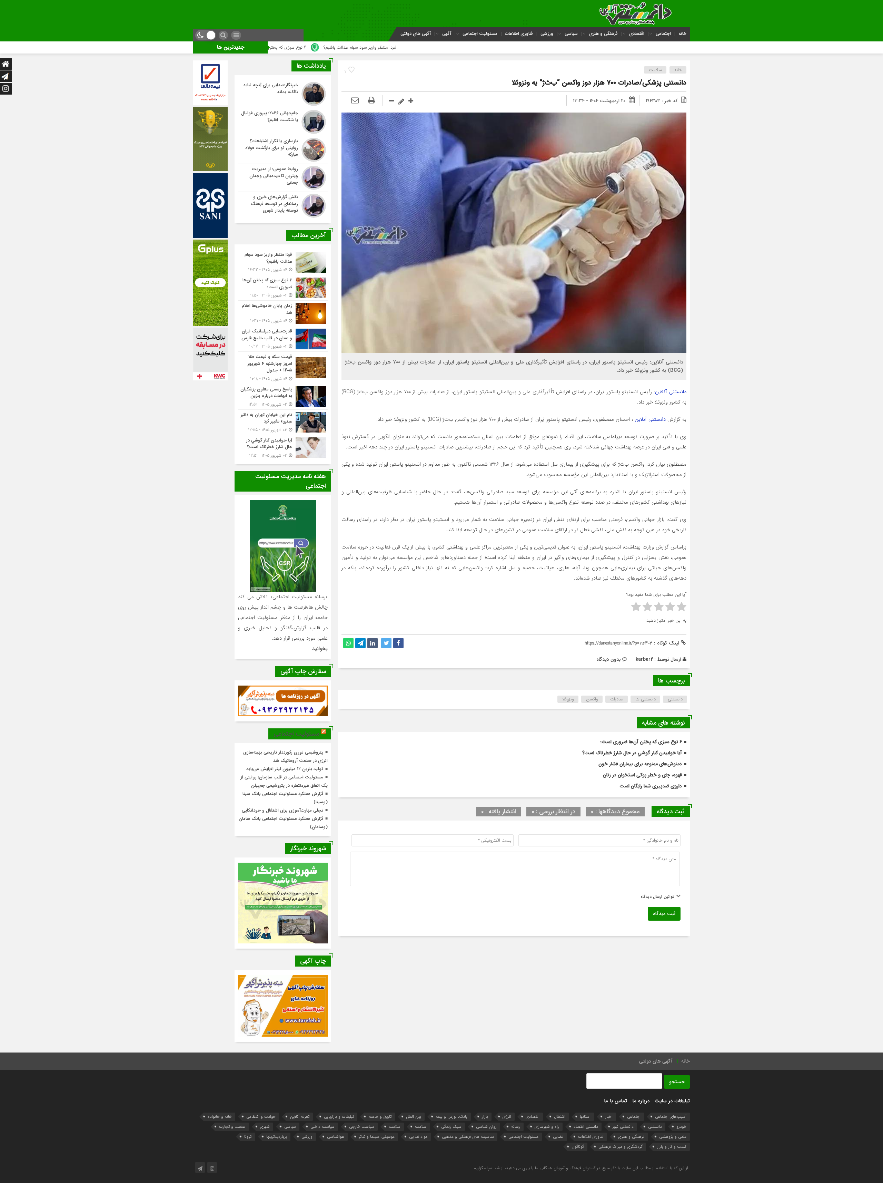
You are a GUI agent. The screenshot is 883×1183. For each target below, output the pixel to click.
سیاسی (571, 33)
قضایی (558, 1136)
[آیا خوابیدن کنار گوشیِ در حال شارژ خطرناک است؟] (283, 447)
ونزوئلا (568, 699)
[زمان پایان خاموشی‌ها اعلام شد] (283, 313)
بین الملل (413, 1116)
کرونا (248, 1136)
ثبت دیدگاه (664, 914)
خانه (682, 33)
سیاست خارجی (361, 1126)
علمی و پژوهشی (672, 1136)
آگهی (446, 33)
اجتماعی (663, 33)
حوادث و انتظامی (261, 1116)
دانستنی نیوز (623, 1126)
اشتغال (559, 1116)
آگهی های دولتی (415, 33)
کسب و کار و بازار (671, 1146)
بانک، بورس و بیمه (451, 1116)
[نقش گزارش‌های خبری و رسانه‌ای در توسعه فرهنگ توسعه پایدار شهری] (283, 205)
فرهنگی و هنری (603, 33)
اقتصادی (636, 33)
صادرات (616, 699)
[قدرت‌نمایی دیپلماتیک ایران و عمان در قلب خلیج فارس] (283, 338)
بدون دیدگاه (608, 659)
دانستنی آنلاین (670, 392)
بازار (485, 1116)
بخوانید (320, 648)
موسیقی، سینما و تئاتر (377, 1136)
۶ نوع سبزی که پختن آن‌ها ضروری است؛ (391, 47)
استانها (585, 1116)
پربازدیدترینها (276, 1136)
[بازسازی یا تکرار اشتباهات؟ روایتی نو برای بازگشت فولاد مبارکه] (283, 150)
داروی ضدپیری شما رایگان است (650, 786)
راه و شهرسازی (547, 1126)
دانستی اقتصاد (586, 1126)
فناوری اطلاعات (519, 33)
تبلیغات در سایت (672, 1101)
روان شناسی (486, 1126)
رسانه (515, 1126)
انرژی (507, 1116)
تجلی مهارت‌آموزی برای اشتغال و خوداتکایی (282, 810)
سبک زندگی (451, 1126)
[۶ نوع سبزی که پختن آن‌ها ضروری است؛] (283, 287)
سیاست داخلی (322, 1126)
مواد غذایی (418, 1136)
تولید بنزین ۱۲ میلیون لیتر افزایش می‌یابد (284, 769)
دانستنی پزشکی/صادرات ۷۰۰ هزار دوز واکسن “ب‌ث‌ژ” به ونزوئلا (599, 82)
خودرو (681, 1126)
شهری (265, 1126)
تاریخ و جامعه (379, 1116)
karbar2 (644, 659)
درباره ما (640, 1101)
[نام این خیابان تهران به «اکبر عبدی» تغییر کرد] (283, 422)
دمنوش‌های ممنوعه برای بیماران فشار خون (640, 764)
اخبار (609, 1116)
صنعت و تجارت (232, 1126)
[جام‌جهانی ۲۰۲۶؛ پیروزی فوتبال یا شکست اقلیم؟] (283, 122)
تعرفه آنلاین (299, 1116)
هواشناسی (335, 1136)
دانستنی (675, 699)
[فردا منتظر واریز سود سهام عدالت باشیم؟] (283, 262)
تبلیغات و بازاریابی (339, 1116)
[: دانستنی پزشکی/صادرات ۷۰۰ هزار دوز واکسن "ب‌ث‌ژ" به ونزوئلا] (355, 101)
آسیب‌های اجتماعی (670, 1116)
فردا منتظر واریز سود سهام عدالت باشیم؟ (481, 47)
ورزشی (546, 33)
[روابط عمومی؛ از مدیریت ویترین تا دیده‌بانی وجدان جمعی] (283, 178)
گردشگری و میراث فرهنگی (620, 1146)
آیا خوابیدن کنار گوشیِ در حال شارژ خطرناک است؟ (632, 753)
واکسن (592, 699)
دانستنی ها (645, 699)
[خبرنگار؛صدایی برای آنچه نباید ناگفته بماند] (283, 94)
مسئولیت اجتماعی (480, 33)
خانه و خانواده (220, 1116)
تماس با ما (615, 1101)
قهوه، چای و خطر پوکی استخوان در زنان (642, 775)
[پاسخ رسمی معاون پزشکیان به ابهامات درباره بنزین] (283, 396)
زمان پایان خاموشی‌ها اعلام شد (307, 47)
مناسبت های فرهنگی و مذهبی (468, 1136)
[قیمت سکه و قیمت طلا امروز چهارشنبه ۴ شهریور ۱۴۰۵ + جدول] (283, 368)
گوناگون (578, 1146)
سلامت (655, 70)
